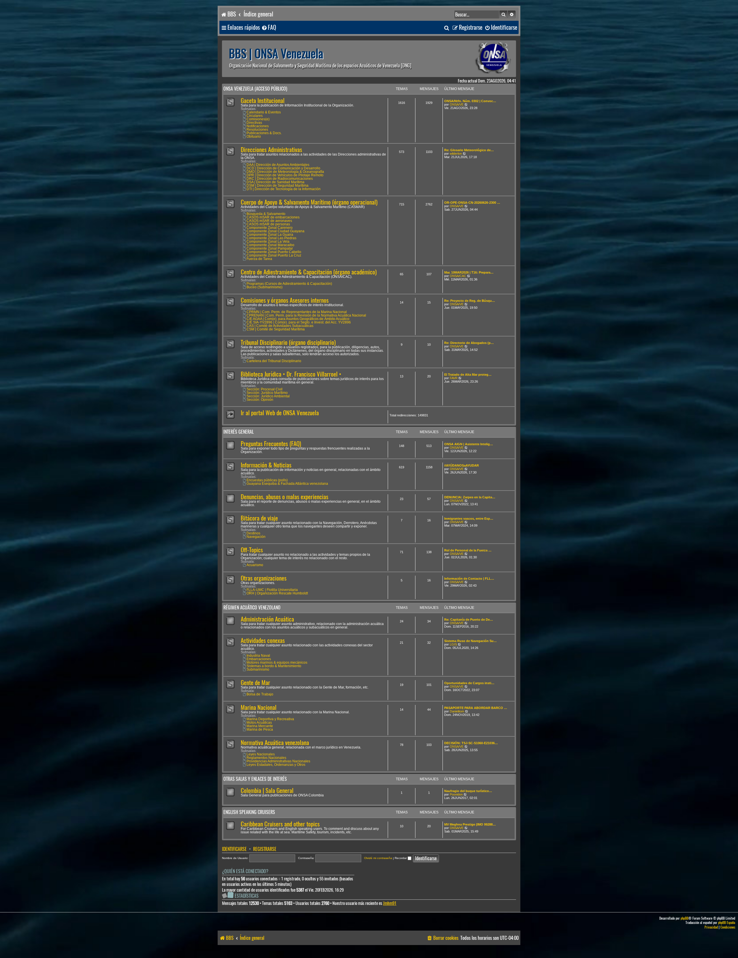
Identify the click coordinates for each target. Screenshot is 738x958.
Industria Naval (258, 655)
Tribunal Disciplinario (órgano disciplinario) (288, 342)
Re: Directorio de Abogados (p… (469, 343)
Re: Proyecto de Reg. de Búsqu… (469, 300)
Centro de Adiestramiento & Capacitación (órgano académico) (308, 272)
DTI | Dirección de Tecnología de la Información (283, 189)
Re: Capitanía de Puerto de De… (468, 619)
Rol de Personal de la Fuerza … (468, 550)
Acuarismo (254, 565)
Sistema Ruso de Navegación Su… (470, 641)
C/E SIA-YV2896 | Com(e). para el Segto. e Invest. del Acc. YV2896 (298, 322)
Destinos (253, 533)
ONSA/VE (457, 104)
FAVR (454, 378)
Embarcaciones (258, 659)
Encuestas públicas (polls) (267, 480)
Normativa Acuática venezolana (275, 742)
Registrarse (264, 849)
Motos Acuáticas (259, 722)
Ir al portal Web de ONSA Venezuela (280, 413)
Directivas (254, 122)
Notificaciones (257, 126)
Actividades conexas (263, 640)
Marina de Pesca (259, 729)
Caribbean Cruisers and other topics (280, 824)
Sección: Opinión (259, 399)
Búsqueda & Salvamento (265, 214)
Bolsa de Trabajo (259, 694)
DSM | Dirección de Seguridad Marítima (277, 185)
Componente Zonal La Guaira (269, 234)
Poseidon (456, 794)
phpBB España (726, 922)
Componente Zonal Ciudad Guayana (275, 231)
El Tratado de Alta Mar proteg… (468, 374)
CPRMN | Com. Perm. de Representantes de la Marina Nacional (296, 312)
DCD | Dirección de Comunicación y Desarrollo (283, 168)
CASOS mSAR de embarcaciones (273, 217)
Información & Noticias (266, 465)
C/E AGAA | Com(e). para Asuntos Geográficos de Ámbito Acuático (297, 319)
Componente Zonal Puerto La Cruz (273, 255)
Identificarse (234, 849)
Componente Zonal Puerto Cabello (273, 252)
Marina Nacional (258, 707)
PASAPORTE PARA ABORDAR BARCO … (475, 708)
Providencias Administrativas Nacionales (278, 761)
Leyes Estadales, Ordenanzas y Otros (275, 764)
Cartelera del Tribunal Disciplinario (273, 361)
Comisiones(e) (258, 119)
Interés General (238, 432)
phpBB (684, 918)
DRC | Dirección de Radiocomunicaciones (279, 178)
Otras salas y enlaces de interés (255, 779)
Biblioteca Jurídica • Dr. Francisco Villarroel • (291, 374)
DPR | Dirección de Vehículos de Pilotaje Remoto (284, 175)
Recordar (401, 858)
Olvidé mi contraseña (378, 858)
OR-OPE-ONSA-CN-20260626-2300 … (472, 202)
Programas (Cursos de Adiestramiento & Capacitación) (289, 283)
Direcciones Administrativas (271, 149)
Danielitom (457, 711)
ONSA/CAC (458, 276)
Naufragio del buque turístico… (468, 791)
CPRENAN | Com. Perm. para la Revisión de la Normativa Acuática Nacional (306, 315)
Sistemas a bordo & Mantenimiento (273, 666)
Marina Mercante (259, 726)
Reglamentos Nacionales (266, 757)
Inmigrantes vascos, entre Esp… (468, 518)
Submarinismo (257, 669)
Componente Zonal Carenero (269, 227)
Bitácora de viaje (259, 518)
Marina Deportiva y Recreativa (270, 719)
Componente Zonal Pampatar (269, 248)
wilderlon (456, 153)
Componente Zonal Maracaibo (270, 245)
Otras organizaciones (264, 578)
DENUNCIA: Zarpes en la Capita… (469, 497)
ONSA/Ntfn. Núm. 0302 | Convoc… (470, 101)
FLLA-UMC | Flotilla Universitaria (272, 590)
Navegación (256, 536)
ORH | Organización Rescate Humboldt (277, 593)
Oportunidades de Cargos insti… (469, 683)
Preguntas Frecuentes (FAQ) (271, 443)
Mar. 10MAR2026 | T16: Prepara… (469, 272)
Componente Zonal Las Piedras (271, 238)
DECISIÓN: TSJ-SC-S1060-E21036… (471, 743)
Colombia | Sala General (267, 790)
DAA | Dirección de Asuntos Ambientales (277, 164)
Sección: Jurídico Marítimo (267, 392)
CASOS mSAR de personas (268, 224)
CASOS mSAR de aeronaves (269, 220)
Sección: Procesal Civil (264, 389)
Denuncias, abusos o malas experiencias (284, 497)
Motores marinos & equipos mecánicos (276, 662)
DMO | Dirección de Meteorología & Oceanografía (285, 171)
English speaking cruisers (249, 812)
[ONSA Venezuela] (480, 59)
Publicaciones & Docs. (264, 133)
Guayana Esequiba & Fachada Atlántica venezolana (287, 483)
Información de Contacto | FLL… (469, 578)
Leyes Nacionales (260, 754)
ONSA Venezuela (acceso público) (255, 89)
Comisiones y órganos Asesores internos (285, 300)
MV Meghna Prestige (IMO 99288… (470, 824)
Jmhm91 (389, 903)
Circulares (254, 115)
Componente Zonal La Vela (267, 241)
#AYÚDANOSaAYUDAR (461, 465)
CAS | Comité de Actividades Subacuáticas (279, 326)
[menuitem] (268, 27)
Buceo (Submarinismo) (264, 287)
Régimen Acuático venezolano (251, 608)
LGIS (453, 644)
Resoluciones (257, 129)
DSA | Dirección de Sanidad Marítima (275, 182)
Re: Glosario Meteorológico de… (469, 150)
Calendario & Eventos (263, 112)
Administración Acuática (267, 619)
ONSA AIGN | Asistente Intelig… (468, 444)
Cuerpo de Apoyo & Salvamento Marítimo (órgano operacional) (309, 202)
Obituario (253, 136)
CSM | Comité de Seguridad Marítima (275, 329)
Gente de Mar (255, 682)
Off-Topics (252, 550)
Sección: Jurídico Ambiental (268, 396)
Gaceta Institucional (263, 100)
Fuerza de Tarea (259, 259)
